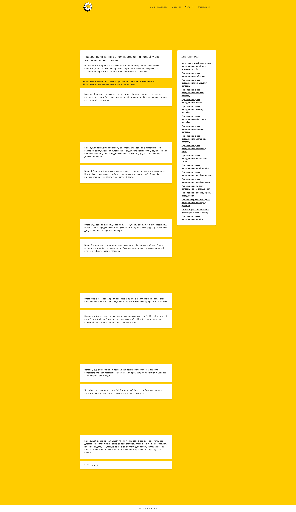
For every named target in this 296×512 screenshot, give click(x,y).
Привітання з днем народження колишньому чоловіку (194, 83)
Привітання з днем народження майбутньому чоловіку (195, 119)
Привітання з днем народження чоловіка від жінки (194, 149)
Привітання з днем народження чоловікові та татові (194, 158)
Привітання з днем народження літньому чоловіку (192, 109)
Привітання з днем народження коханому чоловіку (193, 93)
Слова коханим (204, 7)
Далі (94, 465)
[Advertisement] (148, 31)
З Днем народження (158, 7)
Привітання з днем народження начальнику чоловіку (194, 139)
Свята (187, 7)
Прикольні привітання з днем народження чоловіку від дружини (196, 203)
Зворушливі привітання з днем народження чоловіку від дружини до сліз (196, 66)
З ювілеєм (176, 7)
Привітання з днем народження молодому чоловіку (193, 129)
